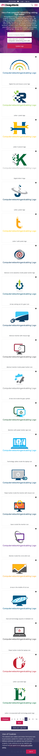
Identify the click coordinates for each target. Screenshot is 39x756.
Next (19, 723)
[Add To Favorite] (36, 56)
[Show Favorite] (18, 1)
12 (36, 719)
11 (33, 719)
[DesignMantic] (10, 5)
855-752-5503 (12, 1)
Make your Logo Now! (19, 728)
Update (20, 46)
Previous (5, 719)
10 (29, 719)
